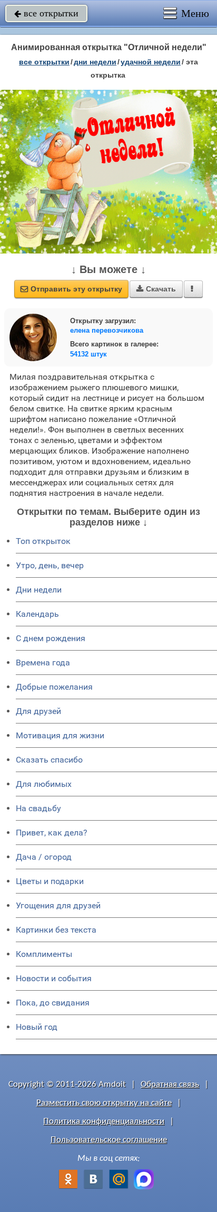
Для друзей (38, 711)
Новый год (36, 1027)
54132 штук (88, 354)
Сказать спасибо (49, 760)
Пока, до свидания (53, 1003)
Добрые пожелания (54, 687)
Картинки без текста (56, 930)
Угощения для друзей (58, 905)
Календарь (37, 614)
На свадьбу (38, 808)
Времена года (43, 662)
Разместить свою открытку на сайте (104, 1102)
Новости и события (54, 978)
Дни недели (39, 590)
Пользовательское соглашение (109, 1139)
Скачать (156, 289)
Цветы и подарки (50, 881)
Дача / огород (44, 857)
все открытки (46, 13)
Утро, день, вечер (50, 565)
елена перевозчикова (106, 330)
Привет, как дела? (51, 833)
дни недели (95, 62)
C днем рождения (50, 638)
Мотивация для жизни (60, 735)
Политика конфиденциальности (103, 1121)
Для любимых (44, 784)
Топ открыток (43, 541)
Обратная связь (170, 1084)
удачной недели (151, 62)
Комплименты (44, 954)
